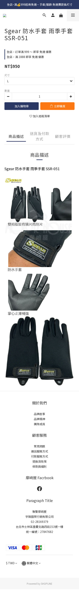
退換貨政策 (39, 461)
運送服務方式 (39, 451)
